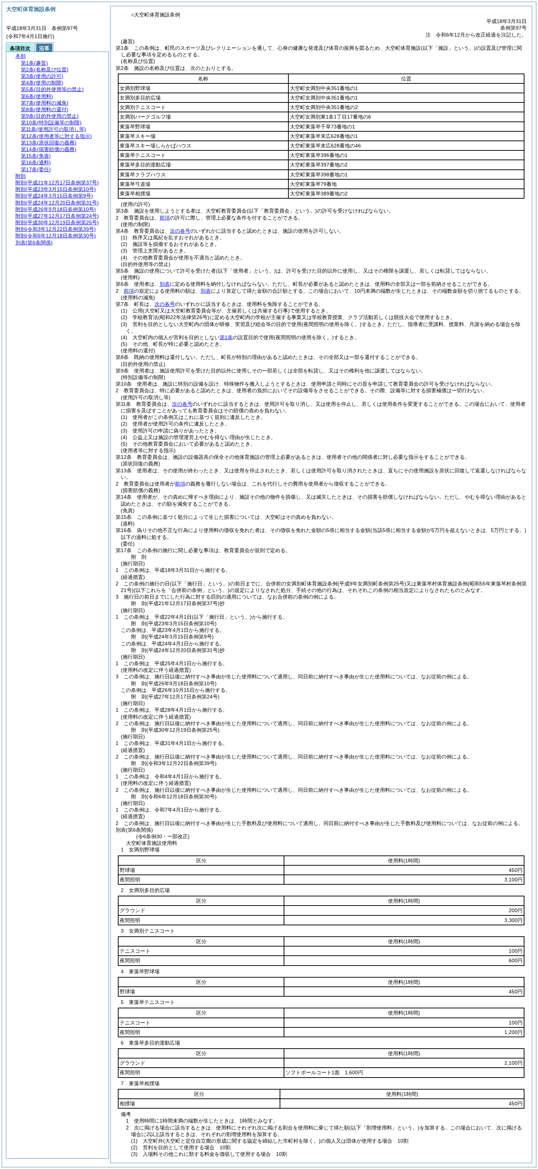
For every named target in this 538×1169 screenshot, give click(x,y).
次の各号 (180, 231)
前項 (165, 218)
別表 (165, 284)
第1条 (226, 337)
